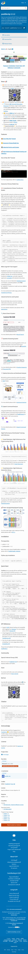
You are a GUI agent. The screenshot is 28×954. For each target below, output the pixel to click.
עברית (21, 941)
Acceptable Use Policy (13, 901)
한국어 (15, 942)
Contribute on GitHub (13, 879)
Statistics (14, 864)
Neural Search (20, 334)
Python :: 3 (6, 813)
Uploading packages (13, 845)
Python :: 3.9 (7, 820)
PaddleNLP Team (9, 784)
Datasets (14, 629)
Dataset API (12, 631)
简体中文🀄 (4, 49)
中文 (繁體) (11, 941)
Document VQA (7, 369)
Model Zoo (9, 276)
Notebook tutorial (21, 281)
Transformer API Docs (6, 292)
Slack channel (14, 674)
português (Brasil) (7, 940)
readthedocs (4, 649)
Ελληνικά (20, 940)
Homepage (6, 754)
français (17, 938)
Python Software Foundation (18, 919)
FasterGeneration (5, 503)
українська (14, 940)
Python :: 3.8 (7, 818)
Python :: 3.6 (7, 815)
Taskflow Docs (19, 180)
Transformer (4, 732)
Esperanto (25, 941)
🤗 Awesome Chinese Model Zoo (10, 143)
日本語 (22, 938)
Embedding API (6, 644)
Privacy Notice (13, 899)
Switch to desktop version (14, 932)
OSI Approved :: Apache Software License (13, 805)
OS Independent (7, 809)
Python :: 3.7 (7, 817)
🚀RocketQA (23, 346)
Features (5, 66)
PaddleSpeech (20, 414)
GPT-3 (13, 532)
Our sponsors (14, 868)
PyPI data (4, 761)
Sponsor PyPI (14, 882)
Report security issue (14, 895)
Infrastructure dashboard (13, 862)
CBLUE (15, 122)
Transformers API (6, 638)
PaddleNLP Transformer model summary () (14, 287)
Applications (4, 309)
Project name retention (13, 849)
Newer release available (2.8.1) (10, 766)
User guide (13, 847)
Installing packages (13, 843)
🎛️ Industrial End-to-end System (10, 147)
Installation (12, 66)
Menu (22, 3)
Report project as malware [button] (14, 825)
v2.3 (16, 102)
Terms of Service (13, 893)
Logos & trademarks (14, 866)
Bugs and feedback (14, 877)
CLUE (6, 117)
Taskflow (6, 111)
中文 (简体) (5, 941)
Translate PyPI (13, 881)
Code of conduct (13, 897)
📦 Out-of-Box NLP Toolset (8, 139)
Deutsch (24, 940)
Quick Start (19, 66)
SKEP (4, 381)
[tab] (14, 35)
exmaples (9, 278)
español (13, 938)
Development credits (13, 885)
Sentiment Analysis (21, 402)
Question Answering (22, 367)
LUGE (7, 627)
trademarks (12, 919)
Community (17, 68)
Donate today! (14, 915)
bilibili (12, 88)
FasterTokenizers (19, 464)
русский (16, 941)
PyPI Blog (13, 860)
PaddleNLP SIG (13, 662)
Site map (14, 924)
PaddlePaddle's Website (14, 551)
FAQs (14, 851)
